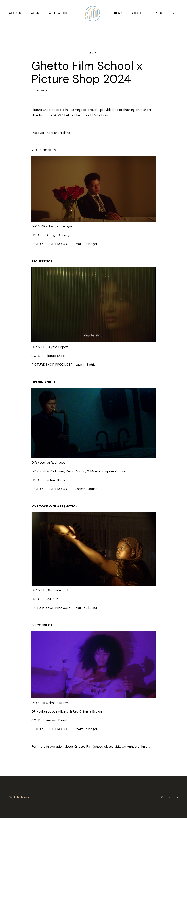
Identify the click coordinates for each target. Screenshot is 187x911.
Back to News (19, 797)
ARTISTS (15, 13)
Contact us (169, 797)
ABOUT (137, 13)
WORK (35, 13)
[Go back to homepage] (92, 13)
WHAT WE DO (58, 13)
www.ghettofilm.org (136, 746)
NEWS (118, 13)
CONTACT (158, 13)
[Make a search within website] (175, 13)
